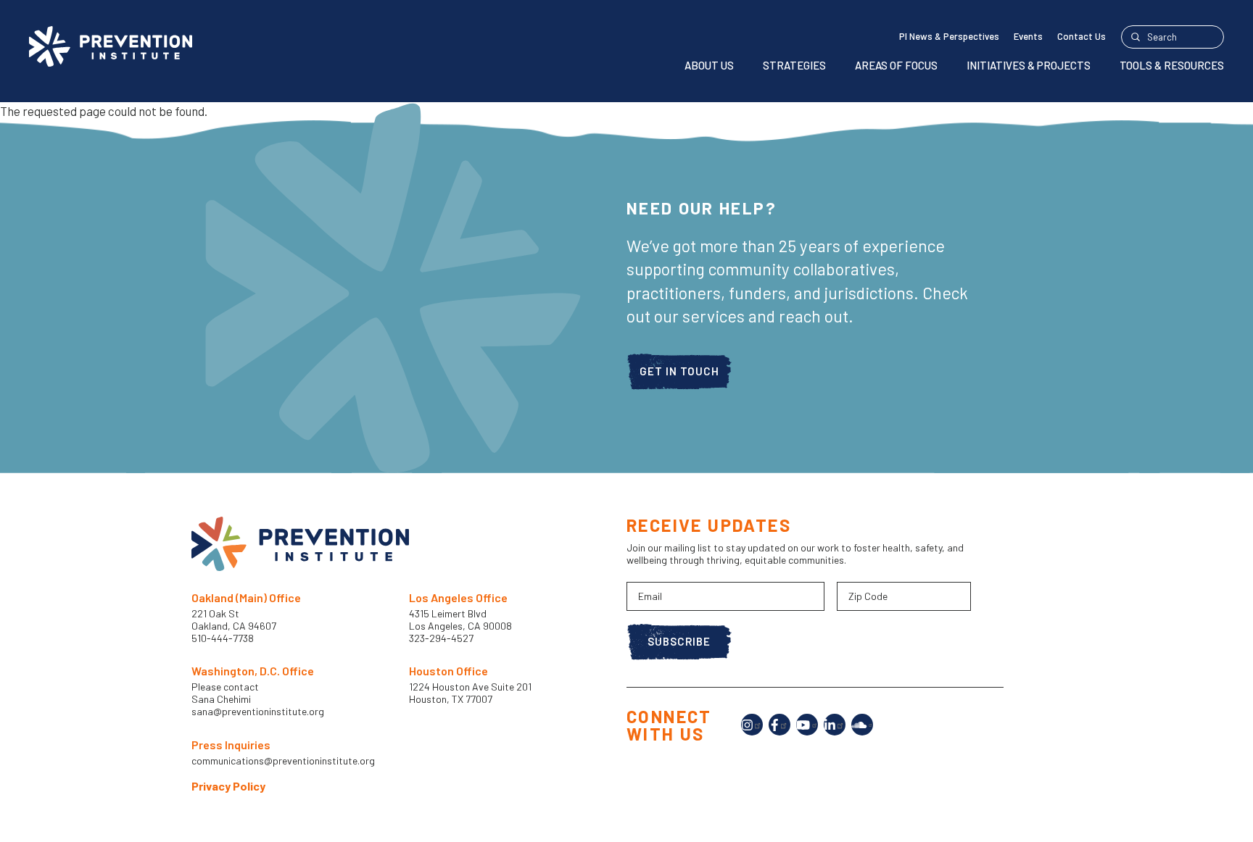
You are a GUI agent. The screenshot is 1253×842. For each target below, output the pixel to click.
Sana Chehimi (221, 699)
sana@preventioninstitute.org (257, 711)
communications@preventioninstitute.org (283, 761)
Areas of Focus (896, 65)
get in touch (679, 371)
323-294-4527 (441, 638)
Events (1028, 36)
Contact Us (1081, 36)
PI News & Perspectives (949, 36)
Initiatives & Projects (1029, 65)
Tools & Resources (1172, 65)
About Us (709, 65)
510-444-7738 (223, 638)
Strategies (794, 65)
